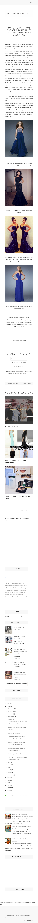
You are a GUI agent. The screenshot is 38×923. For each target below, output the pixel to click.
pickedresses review (13, 373)
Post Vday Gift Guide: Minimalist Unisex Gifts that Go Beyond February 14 (20, 653)
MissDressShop (22, 795)
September (11, 716)
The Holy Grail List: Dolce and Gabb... (18, 497)
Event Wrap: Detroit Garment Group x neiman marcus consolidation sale (19, 640)
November (11, 711)
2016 (8, 703)
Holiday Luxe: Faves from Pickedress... (15, 461)
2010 (8, 787)
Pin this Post (20, 366)
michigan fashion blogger (17, 371)
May (9, 767)
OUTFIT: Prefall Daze (14, 733)
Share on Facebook (19, 359)
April (9, 770)
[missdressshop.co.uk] (11, 795)
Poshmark (24, 683)
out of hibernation (19, 627)
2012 (8, 782)
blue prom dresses (16, 322)
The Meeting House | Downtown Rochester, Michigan (20, 675)
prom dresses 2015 (25, 373)
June (9, 764)
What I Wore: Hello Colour (19, 814)
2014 (8, 777)
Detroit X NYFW (11, 426)
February (10, 775)
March (10, 772)
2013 (8, 780)
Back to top (28, 920)
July (9, 762)
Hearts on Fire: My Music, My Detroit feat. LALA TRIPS (20, 664)
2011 (8, 785)
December (11, 708)
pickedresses (28, 371)
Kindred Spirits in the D (14, 754)
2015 (8, 706)
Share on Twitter (20, 362)
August (10, 719)
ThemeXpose (20, 915)
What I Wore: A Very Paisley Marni (21, 826)
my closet (16, 683)
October (10, 714)
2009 (8, 790)
